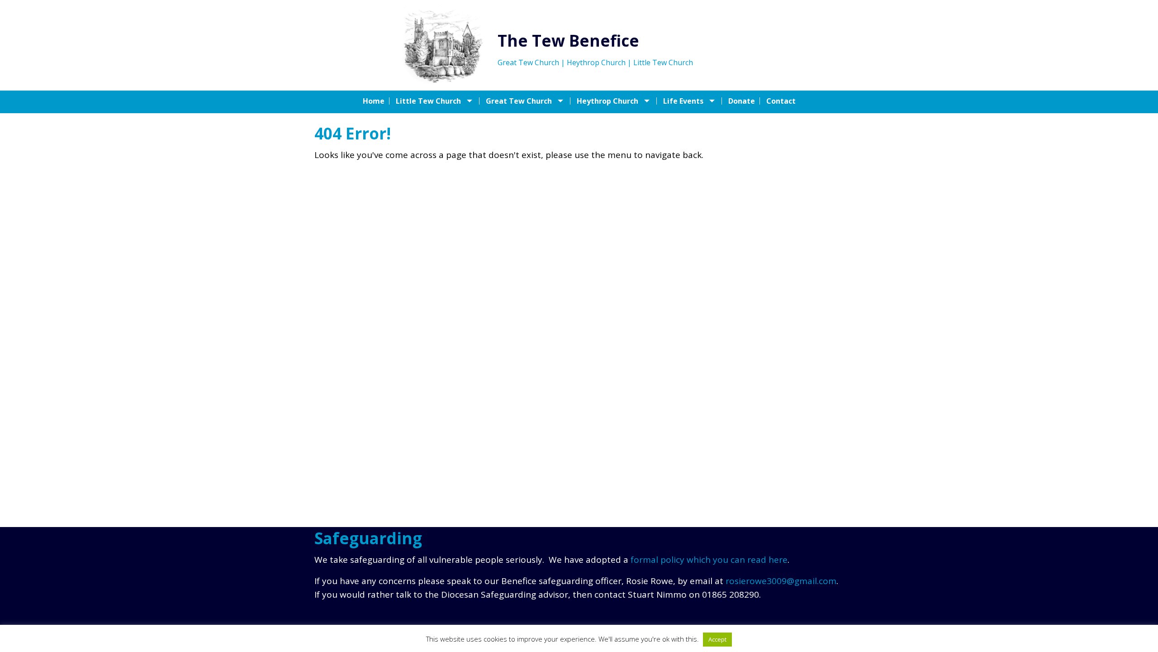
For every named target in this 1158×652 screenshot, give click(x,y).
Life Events (683, 101)
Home (373, 101)
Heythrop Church (607, 101)
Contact (781, 101)
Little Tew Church (428, 101)
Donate (741, 101)
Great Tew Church (519, 101)
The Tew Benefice (568, 40)
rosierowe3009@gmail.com (781, 581)
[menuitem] (376, 101)
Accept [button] (717, 639)
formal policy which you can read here (709, 560)
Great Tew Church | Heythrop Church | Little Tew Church (595, 62)
